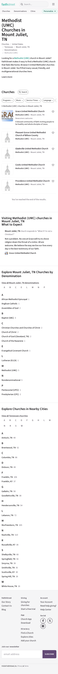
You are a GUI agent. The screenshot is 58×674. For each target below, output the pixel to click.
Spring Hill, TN (8, 576)
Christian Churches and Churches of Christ (21, 327)
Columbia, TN (8, 457)
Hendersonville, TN (10, 505)
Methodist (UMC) (22, 58)
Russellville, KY (8, 544)
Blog (4, 609)
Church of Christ (9, 332)
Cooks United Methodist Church (29, 169)
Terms (26, 666)
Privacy (20, 666)
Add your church (28, 640)
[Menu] (53, 4)
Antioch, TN (7, 437)
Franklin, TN (7, 477)
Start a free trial (28, 609)
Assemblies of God (10, 308)
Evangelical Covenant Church (15, 350)
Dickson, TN (7, 467)
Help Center (45, 609)
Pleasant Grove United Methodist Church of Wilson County (29, 137)
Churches (6, 11)
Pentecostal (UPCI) (10, 390)
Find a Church (27, 632)
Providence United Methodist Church (29, 185)
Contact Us (7, 605)
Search (24, 92)
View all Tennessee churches (15, 415)
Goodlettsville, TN (10, 495)
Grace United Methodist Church (29, 118)
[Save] (53, 111)
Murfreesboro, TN (10, 525)
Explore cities (27, 636)
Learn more (7, 76)
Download (25, 622)
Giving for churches (25, 603)
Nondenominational (11, 380)
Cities (33, 11)
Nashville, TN (8, 534)
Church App (26, 619)
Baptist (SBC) (8, 317)
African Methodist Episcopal (14, 299)
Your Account (46, 601)
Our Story (6, 601)
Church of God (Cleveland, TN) (15, 336)
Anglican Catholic (9, 303)
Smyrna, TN (7, 563)
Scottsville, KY (8, 572)
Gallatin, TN (7, 491)
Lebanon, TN (7, 515)
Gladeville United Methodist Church (29, 153)
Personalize (50, 11)
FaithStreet (8, 4)
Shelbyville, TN (8, 554)
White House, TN (9, 586)
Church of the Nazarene (12, 340)
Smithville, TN (8, 567)
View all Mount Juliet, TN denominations (20, 282)
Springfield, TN (8, 558)
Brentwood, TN (9, 447)
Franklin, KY (7, 481)
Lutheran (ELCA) (9, 360)
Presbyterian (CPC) (10, 394)
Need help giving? (48, 605)
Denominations (20, 11)
